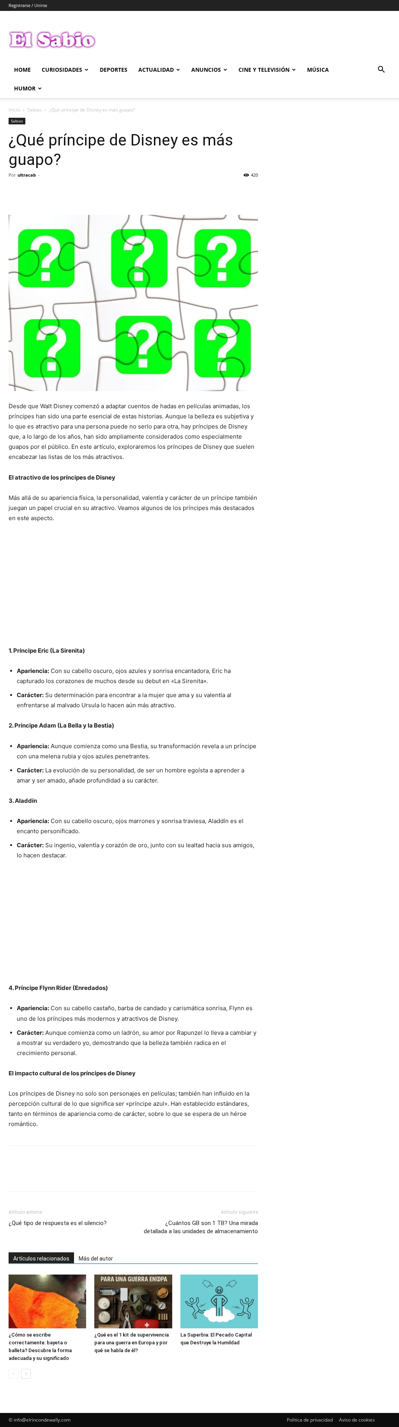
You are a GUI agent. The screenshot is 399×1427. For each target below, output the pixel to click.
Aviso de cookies (357, 1419)
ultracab (27, 175)
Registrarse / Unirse (28, 5)
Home (22, 69)
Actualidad (156, 69)
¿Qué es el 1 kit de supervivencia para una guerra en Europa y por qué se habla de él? (131, 1342)
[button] (381, 70)
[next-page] (26, 1374)
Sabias (34, 109)
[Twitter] (34, 192)
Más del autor (96, 1258)
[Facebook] (16, 192)
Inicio (14, 109)
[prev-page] (13, 1374)
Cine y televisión (264, 69)
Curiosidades (62, 69)
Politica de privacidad (310, 1419)
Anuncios (206, 69)
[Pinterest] (52, 192)
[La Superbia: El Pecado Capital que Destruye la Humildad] (219, 1301)
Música (318, 69)
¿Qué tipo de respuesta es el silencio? (58, 1223)
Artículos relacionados (41, 1258)
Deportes (113, 69)
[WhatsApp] (70, 192)
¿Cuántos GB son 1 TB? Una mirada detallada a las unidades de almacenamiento (201, 1227)
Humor (24, 88)
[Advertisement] (133, 588)
